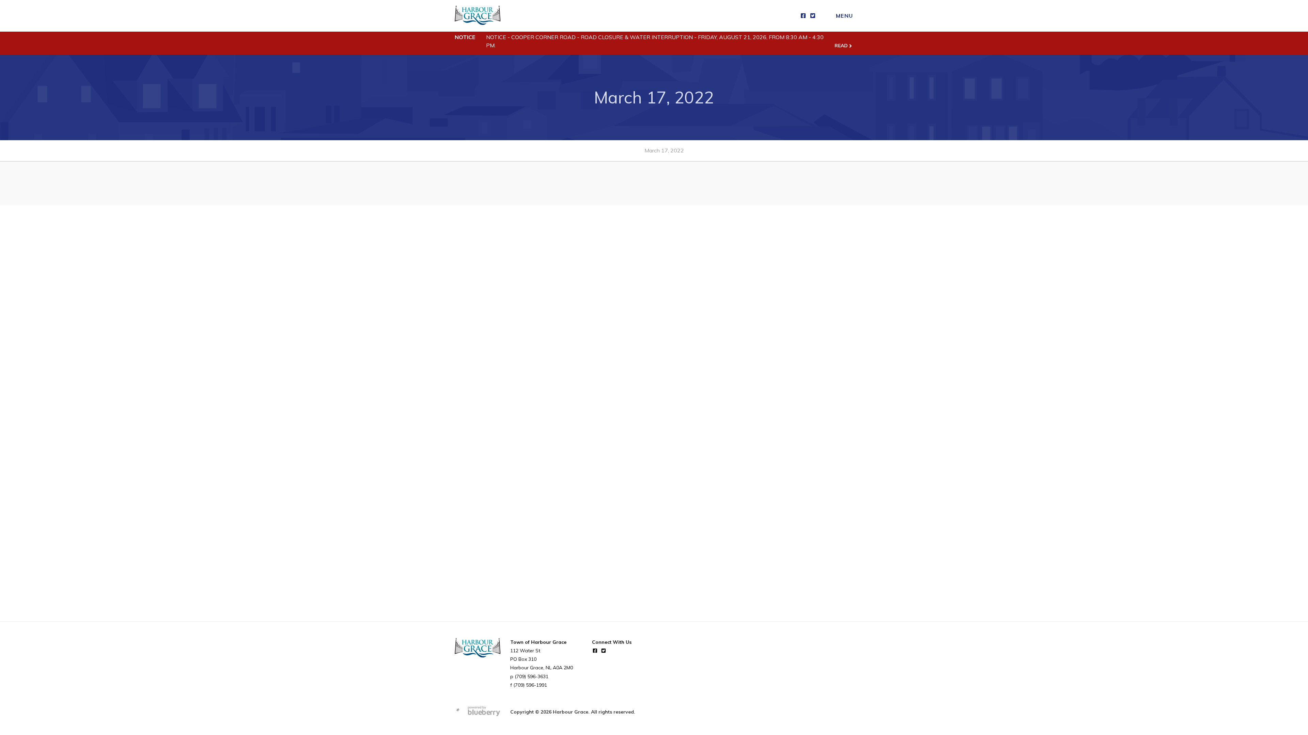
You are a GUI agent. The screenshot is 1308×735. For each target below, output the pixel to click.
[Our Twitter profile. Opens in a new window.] (812, 16)
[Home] (477, 15)
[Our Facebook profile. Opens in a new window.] (803, 16)
